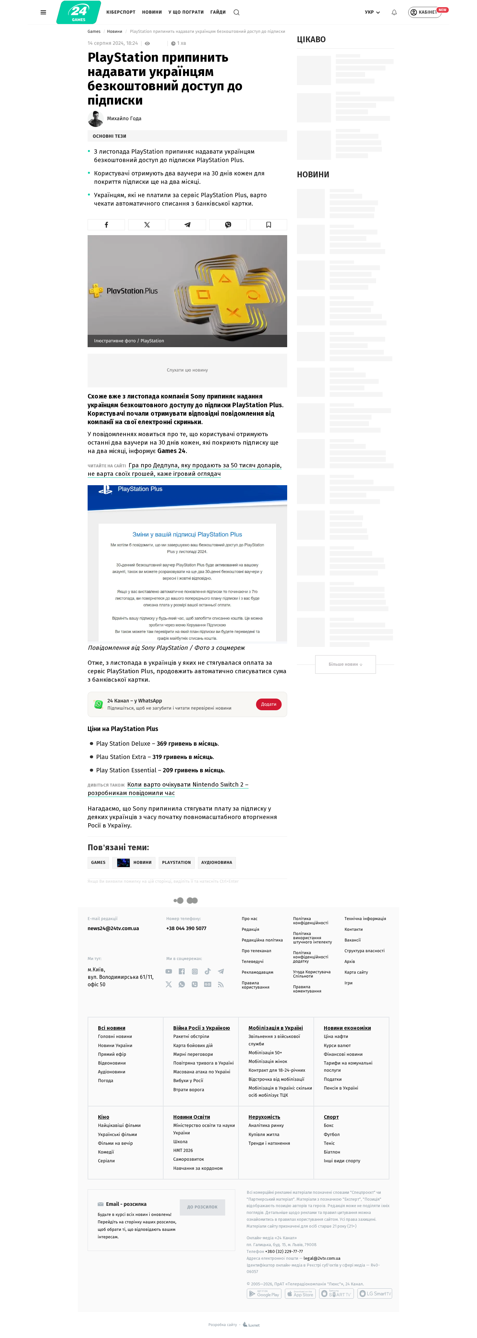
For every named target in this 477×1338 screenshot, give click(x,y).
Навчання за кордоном (198, 1168)
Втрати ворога (188, 1089)
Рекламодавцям (257, 972)
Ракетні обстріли (191, 1036)
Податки (333, 1079)
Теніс (329, 1143)
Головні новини (115, 1036)
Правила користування (255, 985)
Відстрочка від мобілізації (276, 1079)
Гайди (218, 12)
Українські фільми (117, 1134)
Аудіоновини (111, 1072)
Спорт (331, 1117)
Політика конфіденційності (310, 921)
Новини (152, 12)
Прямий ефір (112, 1054)
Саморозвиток (188, 1159)
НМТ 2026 (183, 1150)
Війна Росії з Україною (201, 1028)
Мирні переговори (193, 1054)
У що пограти (186, 12)
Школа (180, 1141)
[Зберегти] (268, 225)
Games (95, 32)
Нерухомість (264, 1117)
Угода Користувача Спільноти (312, 974)
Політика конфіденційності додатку (310, 957)
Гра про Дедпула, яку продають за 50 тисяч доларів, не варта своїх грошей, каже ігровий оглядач (185, 469)
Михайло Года (124, 118)
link (169, 971)
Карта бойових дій (193, 1045)
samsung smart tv (374, 1293)
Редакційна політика (262, 940)
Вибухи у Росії (188, 1080)
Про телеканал (256, 951)
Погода (105, 1080)
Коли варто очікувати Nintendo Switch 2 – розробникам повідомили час (168, 789)
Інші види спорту (342, 1161)
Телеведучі (252, 962)
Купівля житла (264, 1134)
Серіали (106, 1161)
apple (300, 1293)
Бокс (329, 1125)
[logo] (78, 12)
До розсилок (203, 1207)
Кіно (103, 1117)
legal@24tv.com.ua (322, 1258)
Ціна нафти (336, 1036)
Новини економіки (347, 1028)
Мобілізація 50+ (265, 1052)
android (264, 1293)
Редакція (250, 930)
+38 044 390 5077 (186, 929)
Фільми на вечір (115, 1143)
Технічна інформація (365, 919)
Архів (350, 962)
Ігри (349, 983)
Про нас (250, 919)
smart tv (336, 1293)
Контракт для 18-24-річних (277, 1070)
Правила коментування (307, 989)
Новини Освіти (191, 1117)
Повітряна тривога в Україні (203, 1063)
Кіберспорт (121, 12)
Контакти (354, 930)
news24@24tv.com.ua (113, 929)
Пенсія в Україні (341, 1088)
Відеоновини (112, 1063)
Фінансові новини (343, 1054)
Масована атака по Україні (201, 1072)
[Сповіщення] (394, 12)
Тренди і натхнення (269, 1143)
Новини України (115, 1045)
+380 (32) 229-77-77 (284, 1251)
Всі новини (111, 1028)
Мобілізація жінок (268, 1061)
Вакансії (353, 940)
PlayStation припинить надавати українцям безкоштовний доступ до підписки (208, 32)
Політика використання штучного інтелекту (312, 938)
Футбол (332, 1134)
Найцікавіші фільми (119, 1125)
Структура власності (365, 951)
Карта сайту (356, 972)
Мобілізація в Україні (276, 1028)
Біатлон (332, 1152)
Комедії (106, 1152)
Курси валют (337, 1045)
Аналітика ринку (266, 1125)
